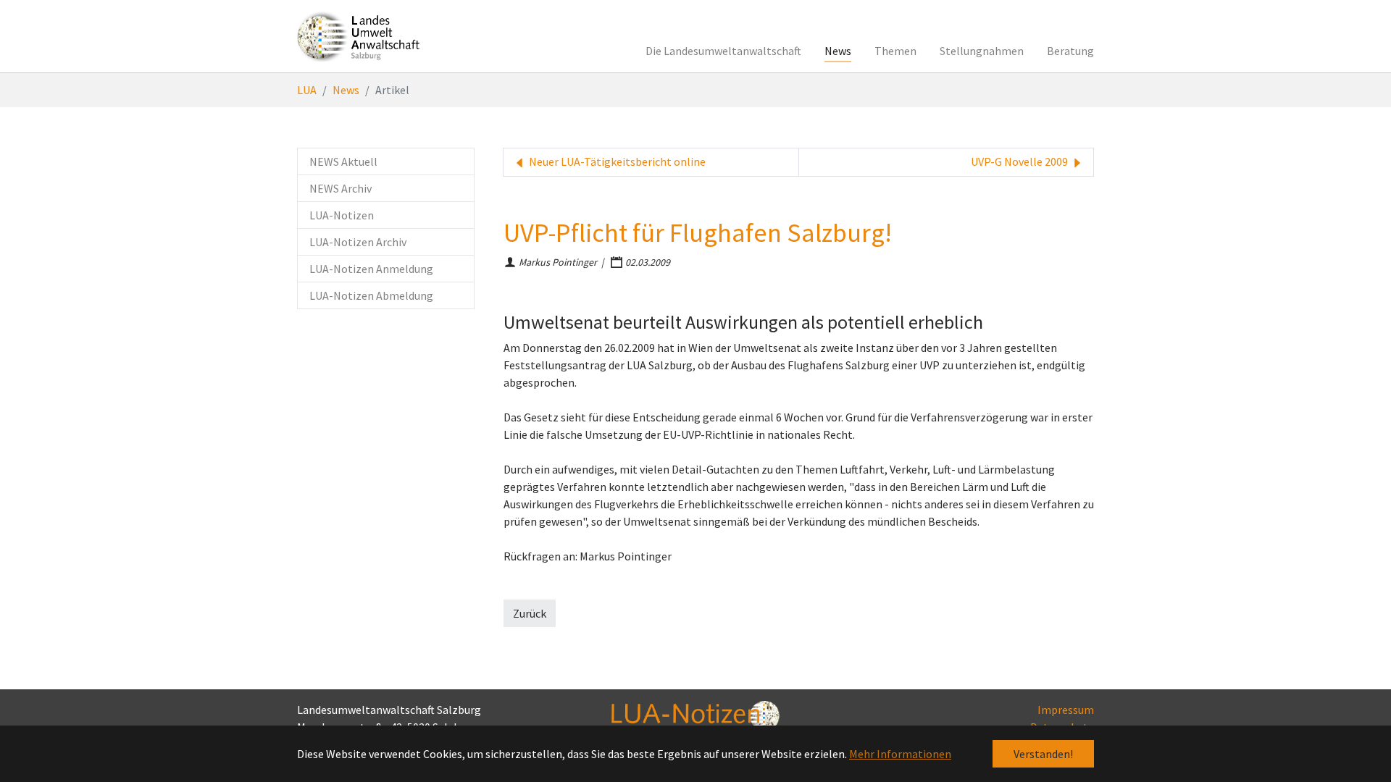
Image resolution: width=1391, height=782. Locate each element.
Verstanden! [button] (1043, 754)
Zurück (529, 613)
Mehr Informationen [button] (900, 754)
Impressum (1065, 709)
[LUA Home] (358, 36)
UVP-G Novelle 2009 (1020, 161)
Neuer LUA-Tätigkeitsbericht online (616, 161)
